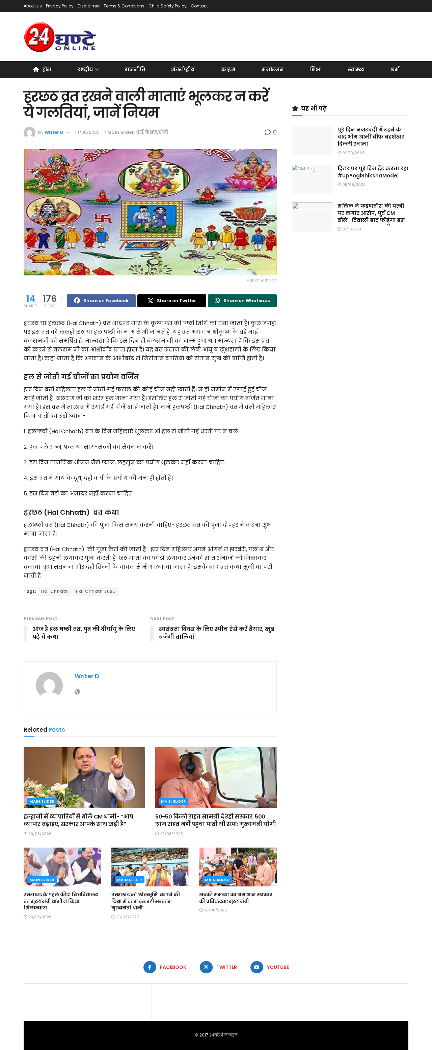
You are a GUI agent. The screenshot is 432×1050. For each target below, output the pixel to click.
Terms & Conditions (124, 6)
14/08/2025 (87, 132)
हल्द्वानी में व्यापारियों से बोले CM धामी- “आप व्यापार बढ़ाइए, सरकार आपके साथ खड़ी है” (78, 820)
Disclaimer (89, 6)
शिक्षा (316, 69)
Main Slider (120, 132)
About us (33, 6)
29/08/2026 (39, 833)
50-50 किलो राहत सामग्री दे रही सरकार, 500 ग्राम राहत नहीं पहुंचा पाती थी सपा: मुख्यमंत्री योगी (215, 820)
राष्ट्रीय (85, 69)
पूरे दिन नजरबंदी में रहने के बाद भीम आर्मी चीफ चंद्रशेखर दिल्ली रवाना (371, 136)
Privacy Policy (60, 6)
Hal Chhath (54, 591)
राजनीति (135, 69)
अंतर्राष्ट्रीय (183, 69)
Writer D (54, 132)
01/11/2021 (351, 229)
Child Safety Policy (167, 6)
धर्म (395, 69)
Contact (199, 6)
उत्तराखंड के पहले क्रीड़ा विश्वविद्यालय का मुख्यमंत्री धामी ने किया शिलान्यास (61, 901)
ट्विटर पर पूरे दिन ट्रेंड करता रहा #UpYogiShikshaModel (373, 172)
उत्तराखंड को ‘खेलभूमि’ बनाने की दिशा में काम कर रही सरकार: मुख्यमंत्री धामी (145, 901)
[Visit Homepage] (61, 37)
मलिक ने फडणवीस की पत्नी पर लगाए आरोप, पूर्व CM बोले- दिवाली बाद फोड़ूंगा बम (371, 213)
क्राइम (228, 69)
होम (46, 69)
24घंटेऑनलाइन (223, 1035)
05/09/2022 (353, 184)
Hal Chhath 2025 (96, 591)
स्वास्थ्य (356, 69)
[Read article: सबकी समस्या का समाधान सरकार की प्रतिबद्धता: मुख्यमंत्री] (238, 867)
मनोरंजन (273, 69)
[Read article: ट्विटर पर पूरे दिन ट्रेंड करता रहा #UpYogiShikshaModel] (312, 179)
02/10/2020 (353, 152)
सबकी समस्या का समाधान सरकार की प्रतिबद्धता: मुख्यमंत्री (235, 898)
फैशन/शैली (156, 132)
